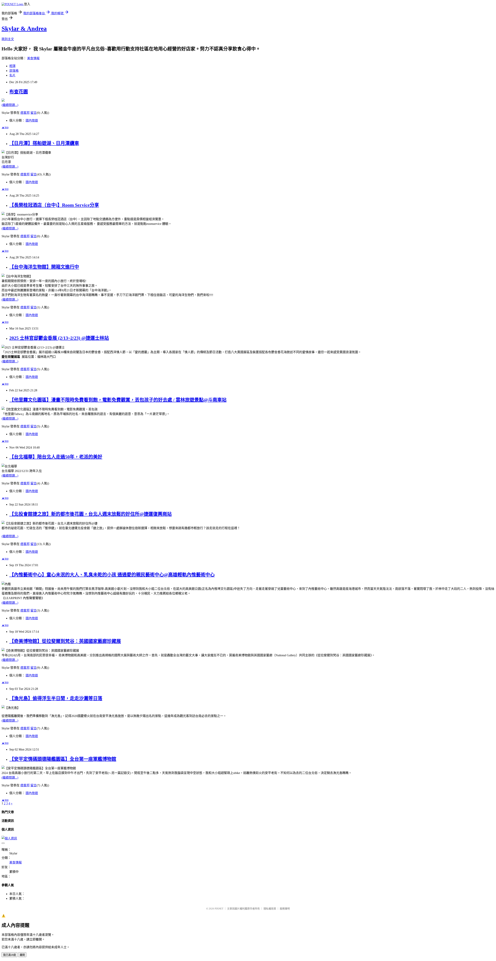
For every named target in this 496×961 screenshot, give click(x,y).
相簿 (12, 66)
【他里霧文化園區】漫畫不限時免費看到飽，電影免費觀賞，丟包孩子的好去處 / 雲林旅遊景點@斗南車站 (117, 399)
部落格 (14, 70)
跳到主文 (8, 39)
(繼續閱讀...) (10, 105)
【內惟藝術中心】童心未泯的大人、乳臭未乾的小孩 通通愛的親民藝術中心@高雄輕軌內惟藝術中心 (112, 574)
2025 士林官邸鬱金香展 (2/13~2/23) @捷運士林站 (59, 338)
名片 (12, 75)
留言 (33, 112)
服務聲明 (285, 908)
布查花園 (18, 91)
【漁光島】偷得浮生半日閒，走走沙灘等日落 (55, 698)
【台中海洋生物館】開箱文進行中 (44, 266)
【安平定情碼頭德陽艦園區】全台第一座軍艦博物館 (62, 759)
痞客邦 (25, 112)
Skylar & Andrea (24, 28)
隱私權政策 (270, 908)
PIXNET (219, 908)
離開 (22, 954)
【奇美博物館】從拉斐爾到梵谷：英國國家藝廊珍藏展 (65, 641)
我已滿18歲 (9, 954)
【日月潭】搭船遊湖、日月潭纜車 (44, 143)
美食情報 (33, 58)
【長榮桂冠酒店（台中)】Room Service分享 (54, 205)
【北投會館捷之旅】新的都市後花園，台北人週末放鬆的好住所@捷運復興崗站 (90, 514)
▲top (5, 127)
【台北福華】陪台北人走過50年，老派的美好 (55, 456)
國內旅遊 (32, 120)
